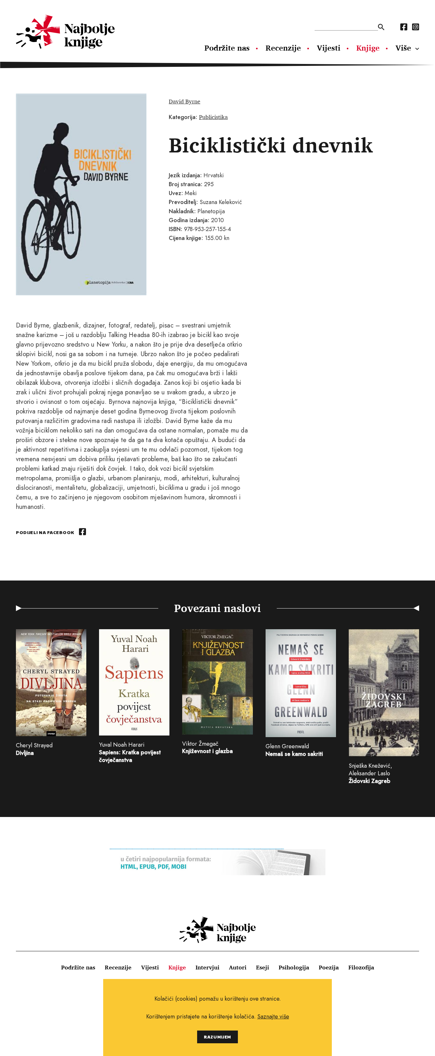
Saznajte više (273, 1016)
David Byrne (184, 101)
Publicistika (213, 117)
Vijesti (328, 47)
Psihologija (294, 967)
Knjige (368, 47)
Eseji (262, 967)
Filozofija (361, 967)
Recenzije (283, 47)
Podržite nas (227, 47)
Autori (237, 967)
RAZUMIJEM (217, 1037)
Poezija (329, 967)
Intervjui (207, 967)
